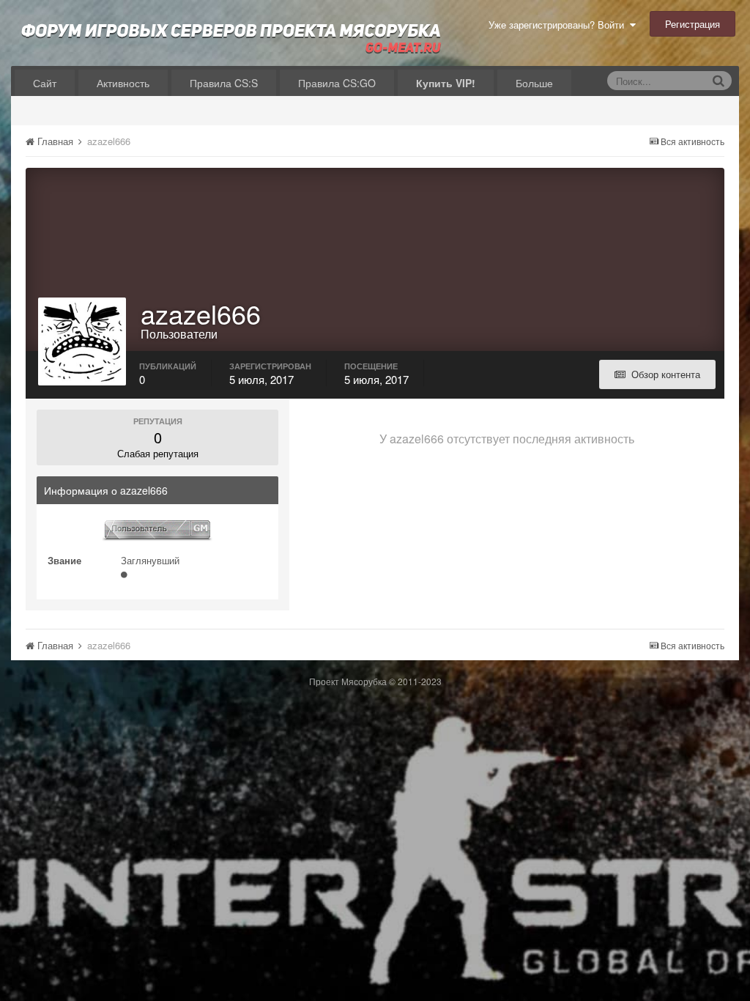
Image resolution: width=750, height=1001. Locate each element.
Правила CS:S (224, 82)
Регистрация (692, 24)
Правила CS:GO (337, 82)
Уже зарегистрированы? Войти (559, 25)
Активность (123, 82)
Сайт (44, 82)
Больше (534, 82)
